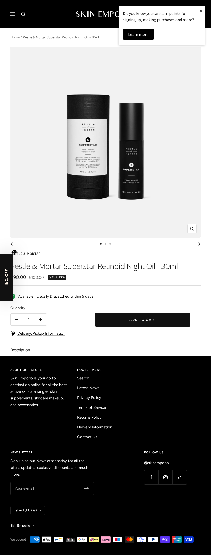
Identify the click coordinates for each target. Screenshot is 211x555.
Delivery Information (94, 427)
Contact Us (87, 437)
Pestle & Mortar (25, 254)
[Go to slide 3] (110, 244)
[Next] (198, 244)
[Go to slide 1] (101, 244)
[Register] (86, 488)
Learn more (138, 34)
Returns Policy (89, 417)
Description (20, 350)
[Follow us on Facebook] (151, 477)
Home (15, 37)
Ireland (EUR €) (25, 510)
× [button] (201, 10)
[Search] (23, 14)
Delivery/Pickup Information (41, 333)
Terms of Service (91, 407)
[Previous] (12, 244)
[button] (6, 277)
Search (83, 378)
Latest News (88, 388)
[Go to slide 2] (105, 244)
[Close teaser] (14, 252)
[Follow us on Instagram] (165, 477)
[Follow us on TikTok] (179, 477)
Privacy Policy (89, 397)
